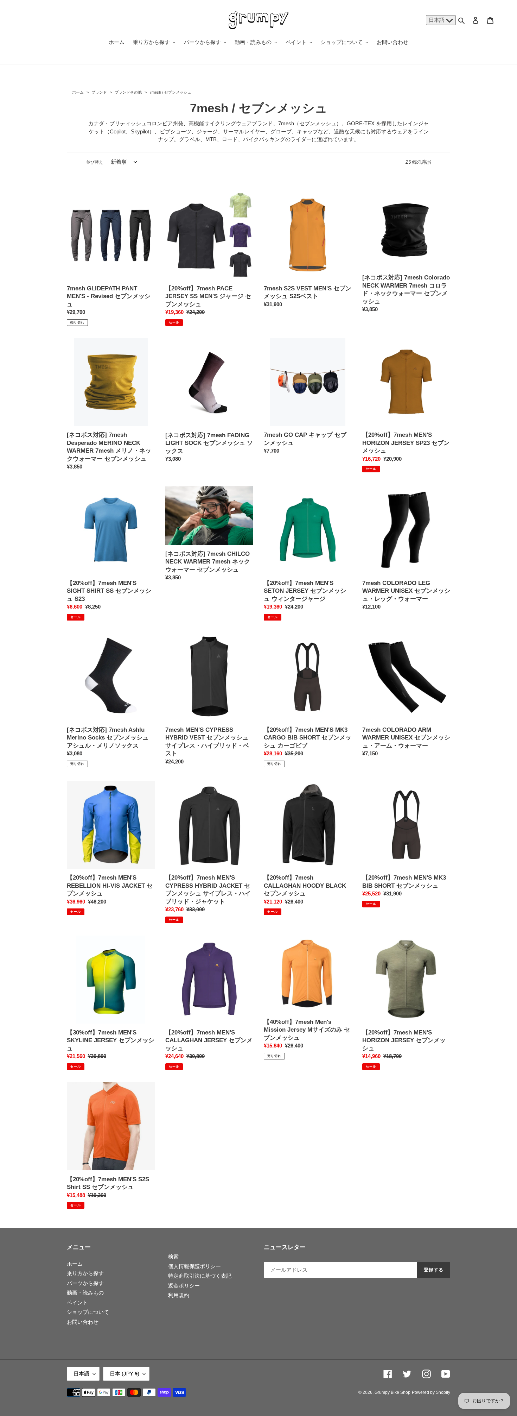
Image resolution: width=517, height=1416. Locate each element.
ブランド (99, 92)
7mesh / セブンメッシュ (169, 92)
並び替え (94, 162)
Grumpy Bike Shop (392, 1392)
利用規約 (178, 1295)
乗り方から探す (85, 1273)
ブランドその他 (128, 92)
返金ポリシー (184, 1286)
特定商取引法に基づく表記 (199, 1276)
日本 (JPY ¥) (124, 1374)
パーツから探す (85, 1283)
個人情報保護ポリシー (194, 1266)
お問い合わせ (82, 1322)
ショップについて (88, 1312)
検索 (173, 1256)
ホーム (78, 92)
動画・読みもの (85, 1293)
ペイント (77, 1302)
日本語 (437, 20)
